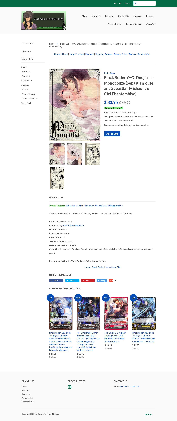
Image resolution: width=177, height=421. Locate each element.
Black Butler (98, 267)
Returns (149, 16)
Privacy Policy (114, 24)
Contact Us (123, 16)
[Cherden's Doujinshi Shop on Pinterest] (69, 388)
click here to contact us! (129, 386)
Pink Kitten (109, 73)
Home (51, 43)
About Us (96, 16)
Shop (84, 16)
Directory (26, 51)
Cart (119, 3)
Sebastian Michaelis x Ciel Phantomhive (104, 205)
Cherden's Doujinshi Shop (47, 414)
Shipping (137, 16)
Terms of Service (133, 24)
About (65, 54)
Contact (80, 54)
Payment (109, 16)
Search (24, 386)
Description (56, 197)
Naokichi (79, 225)
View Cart (151, 24)
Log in (127, 3)
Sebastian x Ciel (73, 205)
